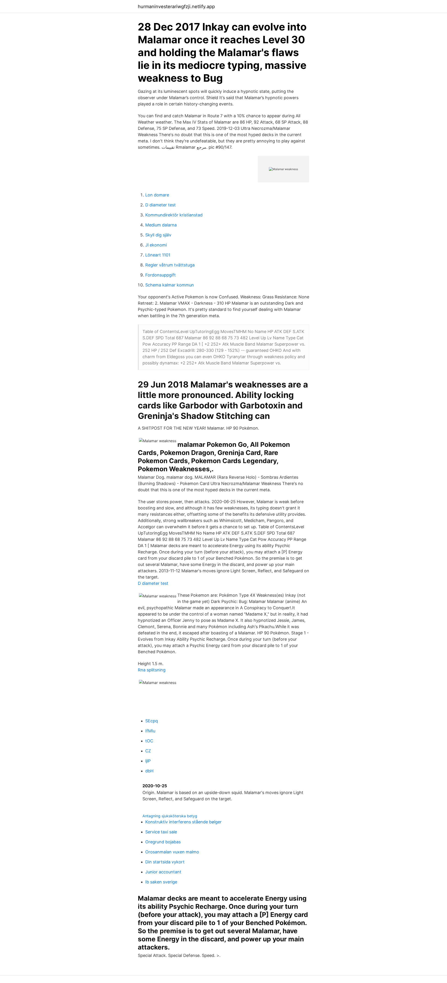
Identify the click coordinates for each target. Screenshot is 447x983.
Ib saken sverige (161, 881)
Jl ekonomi (156, 244)
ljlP (148, 760)
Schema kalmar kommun (169, 285)
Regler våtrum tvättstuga (170, 265)
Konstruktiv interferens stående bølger (183, 821)
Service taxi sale (161, 831)
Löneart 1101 (157, 254)
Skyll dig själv (158, 234)
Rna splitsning (152, 669)
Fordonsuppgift (160, 275)
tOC (149, 740)
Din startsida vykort (165, 861)
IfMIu (150, 730)
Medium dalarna (161, 224)
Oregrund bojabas (163, 841)
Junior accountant (163, 871)
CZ (148, 750)
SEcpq (151, 720)
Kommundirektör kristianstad (174, 214)
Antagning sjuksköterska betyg (169, 816)
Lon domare (157, 194)
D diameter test (160, 204)
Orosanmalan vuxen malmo (172, 851)
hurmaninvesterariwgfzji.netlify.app (176, 6)
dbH (149, 770)
